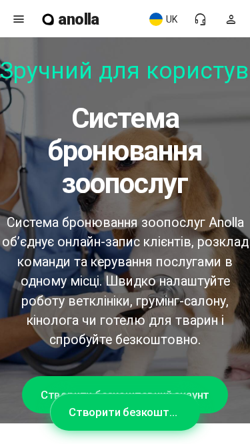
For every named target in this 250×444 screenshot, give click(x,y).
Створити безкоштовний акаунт (134, 412)
